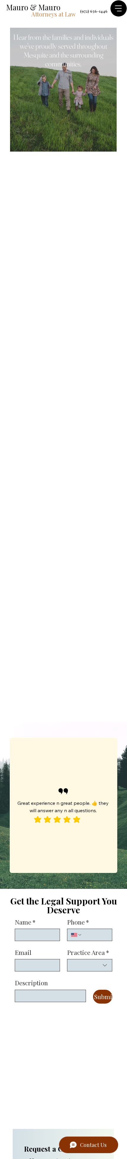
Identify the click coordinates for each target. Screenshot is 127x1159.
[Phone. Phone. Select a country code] (76, 935)
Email (23, 952)
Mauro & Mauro (33, 7)
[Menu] (118, 8)
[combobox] (89, 965)
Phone (78, 922)
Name (25, 922)
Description (31, 983)
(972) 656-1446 (94, 11)
